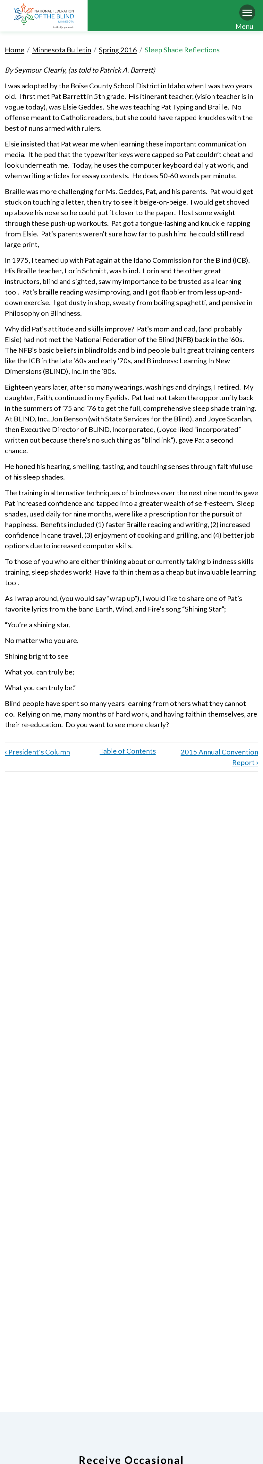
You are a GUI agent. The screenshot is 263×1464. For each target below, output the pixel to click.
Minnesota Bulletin (61, 49)
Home (14, 49)
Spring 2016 (118, 49)
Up (127, 750)
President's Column (37, 751)
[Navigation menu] (247, 12)
